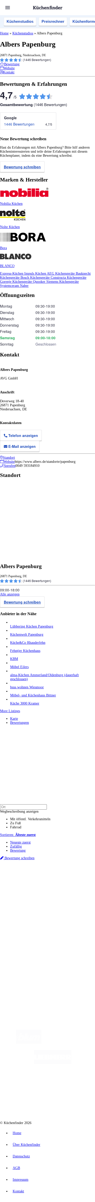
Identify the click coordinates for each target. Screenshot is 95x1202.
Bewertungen (19, 723)
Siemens (15, 888)
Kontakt (18, 1191)
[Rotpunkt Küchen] (28, 1103)
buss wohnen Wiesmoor (27, 687)
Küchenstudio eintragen (27, 960)
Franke (88, 884)
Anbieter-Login (24, 964)
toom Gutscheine (35, 896)
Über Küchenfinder (24, 926)
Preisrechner (53, 21)
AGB (16, 1168)
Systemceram (10, 286)
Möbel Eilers (19, 667)
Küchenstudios (20, 21)
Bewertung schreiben (22, 166)
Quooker (39, 282)
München (57, 880)
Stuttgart (78, 884)
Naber (24, 286)
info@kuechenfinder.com (18, 982)
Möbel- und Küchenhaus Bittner (33, 695)
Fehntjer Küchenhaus (25, 651)
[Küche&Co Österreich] (65, 1103)
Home (4, 33)
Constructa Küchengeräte (68, 277)
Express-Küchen (12, 273)
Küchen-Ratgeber (22, 922)
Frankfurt (58, 884)
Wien (32, 884)
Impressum (20, 1179)
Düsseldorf (44, 884)
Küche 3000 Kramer (24, 703)
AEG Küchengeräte (61, 273)
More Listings (10, 711)
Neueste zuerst (20, 842)
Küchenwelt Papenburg (26, 634)
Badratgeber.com (22, 934)
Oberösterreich (19, 884)
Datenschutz (21, 1156)
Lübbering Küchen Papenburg (31, 626)
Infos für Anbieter (23, 948)
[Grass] (70, 1043)
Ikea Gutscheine (34, 892)
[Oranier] (36, 1083)
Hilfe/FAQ (17, 930)
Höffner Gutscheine (37, 900)
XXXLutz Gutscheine (59, 892)
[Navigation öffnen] (7, 7)
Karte (14, 718)
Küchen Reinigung (23, 918)
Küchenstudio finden (25, 872)
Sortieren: (18, 835)
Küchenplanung (21, 914)
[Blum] (28, 1043)
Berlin (33, 880)
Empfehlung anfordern (26, 876)
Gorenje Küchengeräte (16, 282)
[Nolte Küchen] (77, 1083)
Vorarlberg (70, 880)
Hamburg (44, 880)
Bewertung (18, 850)
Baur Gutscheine (57, 896)
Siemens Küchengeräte (62, 282)
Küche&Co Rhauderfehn (27, 643)
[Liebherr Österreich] (52, 1063)
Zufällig (16, 846)
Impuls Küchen (35, 273)
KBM (14, 659)
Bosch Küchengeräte (36, 277)
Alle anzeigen (10, 594)
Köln (68, 884)
